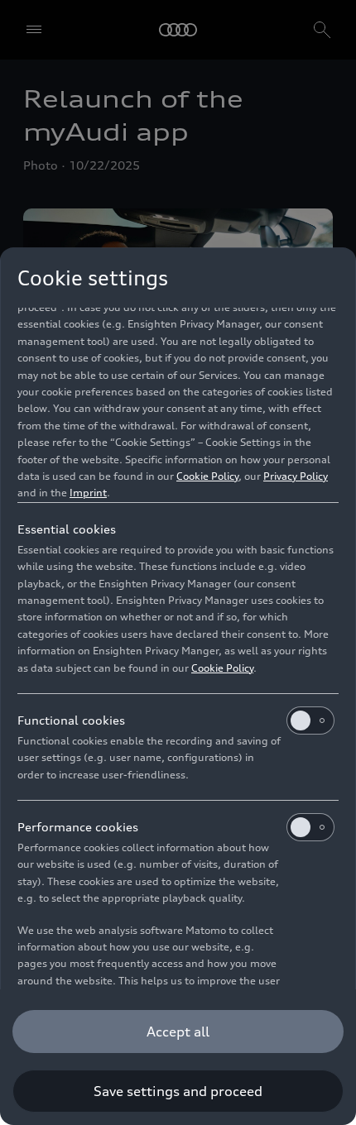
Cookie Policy (207, 476)
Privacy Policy (295, 476)
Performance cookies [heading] (77, 827)
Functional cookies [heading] (71, 720)
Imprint (88, 492)
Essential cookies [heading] (66, 529)
